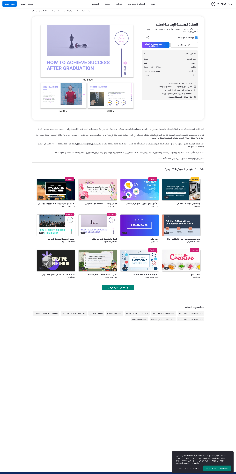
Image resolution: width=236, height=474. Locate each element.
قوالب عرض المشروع (114, 313)
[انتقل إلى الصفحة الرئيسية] (222, 4)
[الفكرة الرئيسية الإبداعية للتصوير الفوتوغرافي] (56, 189)
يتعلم (107, 4)
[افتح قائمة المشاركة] (147, 37)
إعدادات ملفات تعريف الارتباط (189, 468)
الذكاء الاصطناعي (136, 4)
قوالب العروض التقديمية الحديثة (164, 313)
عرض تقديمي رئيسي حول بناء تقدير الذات (183, 239)
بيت (89, 11)
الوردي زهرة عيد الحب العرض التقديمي (101, 203)
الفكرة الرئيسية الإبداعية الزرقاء (146, 274)
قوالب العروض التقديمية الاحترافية (190, 319)
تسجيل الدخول (26, 4)
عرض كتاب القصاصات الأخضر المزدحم (102, 274)
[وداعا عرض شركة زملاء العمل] (181, 189)
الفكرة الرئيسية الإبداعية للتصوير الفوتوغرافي (56, 203)
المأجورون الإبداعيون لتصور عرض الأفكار (142, 203)
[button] (184, 45)
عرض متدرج (154, 239)
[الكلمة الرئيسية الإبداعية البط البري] (56, 225)
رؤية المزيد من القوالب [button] (118, 287)
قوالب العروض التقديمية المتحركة (46, 313)
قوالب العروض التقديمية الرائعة (137, 313)
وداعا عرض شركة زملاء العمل (188, 203)
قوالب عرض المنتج (96, 313)
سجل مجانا (9, 4)
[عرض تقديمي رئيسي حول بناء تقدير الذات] (181, 225)
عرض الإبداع (195, 274)
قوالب (119, 4)
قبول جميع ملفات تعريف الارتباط (217, 468)
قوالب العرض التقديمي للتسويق (162, 319)
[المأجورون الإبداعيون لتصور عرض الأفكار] (139, 189)
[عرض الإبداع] (181, 260)
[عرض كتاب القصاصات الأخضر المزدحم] (98, 260)
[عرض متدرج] (139, 225)
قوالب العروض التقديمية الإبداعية (191, 313)
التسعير (95, 4)
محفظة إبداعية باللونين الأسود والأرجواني (58, 274)
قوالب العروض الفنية (139, 319)
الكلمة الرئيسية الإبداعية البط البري (60, 239)
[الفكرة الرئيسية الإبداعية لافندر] (98, 225)
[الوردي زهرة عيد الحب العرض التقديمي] (98, 189)
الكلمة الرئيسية (56, 11)
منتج (153, 4)
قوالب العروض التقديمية (71, 11)
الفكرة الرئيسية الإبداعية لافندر (104, 239)
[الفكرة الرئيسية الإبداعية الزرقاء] (139, 260)
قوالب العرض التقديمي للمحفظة (73, 313)
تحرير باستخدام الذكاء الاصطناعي (153, 45)
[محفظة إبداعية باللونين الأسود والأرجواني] (56, 260)
